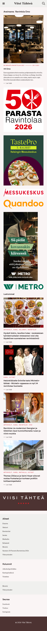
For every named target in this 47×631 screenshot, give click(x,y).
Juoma (5, 535)
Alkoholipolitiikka (9, 569)
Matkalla (22, 472)
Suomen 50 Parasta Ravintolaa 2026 (16, 551)
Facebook (6, 604)
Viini (30, 425)
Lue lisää (9, 83)
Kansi (15, 329)
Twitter (5, 608)
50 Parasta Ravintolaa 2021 (14, 65)
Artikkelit (8, 329)
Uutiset (12, 377)
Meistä (5, 547)
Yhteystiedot (7, 554)
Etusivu (5, 523)
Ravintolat (32, 329)
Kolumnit (22, 329)
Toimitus (6, 576)
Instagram (6, 612)
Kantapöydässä (8, 573)
